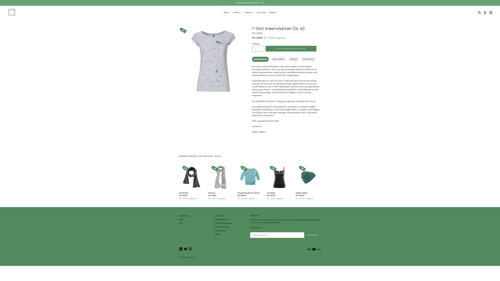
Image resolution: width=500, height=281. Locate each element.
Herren (236, 12)
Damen (248, 12)
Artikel (217, 234)
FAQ (181, 223)
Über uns (219, 215)
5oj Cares (261, 12)
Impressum (184, 215)
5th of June (190, 257)
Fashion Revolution (223, 223)
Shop (226, 12)
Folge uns (254, 215)
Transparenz (220, 230)
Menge (256, 43)
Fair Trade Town (222, 226)
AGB (181, 219)
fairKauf (272, 12)
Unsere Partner (222, 219)
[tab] (260, 59)
